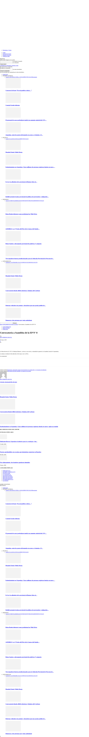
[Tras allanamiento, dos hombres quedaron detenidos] (3, 459)
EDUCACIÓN (11, 262)
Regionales (34, 77)
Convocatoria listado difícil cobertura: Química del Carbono (23, 290)
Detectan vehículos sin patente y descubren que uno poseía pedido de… (26, 305)
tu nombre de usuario (17, 61)
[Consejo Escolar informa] (13, 102)
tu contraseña (16, 62)
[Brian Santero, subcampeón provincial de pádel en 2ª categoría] (13, 241)
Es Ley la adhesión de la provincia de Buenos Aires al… (21, 182)
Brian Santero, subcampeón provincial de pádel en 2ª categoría (23, 243)
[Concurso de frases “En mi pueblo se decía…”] (13, 87)
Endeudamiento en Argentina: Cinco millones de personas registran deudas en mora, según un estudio (29, 426)
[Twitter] (7, 344)
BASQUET (20, 200)
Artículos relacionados (5, 382)
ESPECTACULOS (19, 262)
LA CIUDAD (21, 77)
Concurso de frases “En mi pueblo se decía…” (19, 90)
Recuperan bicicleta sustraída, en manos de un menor (19, 371)
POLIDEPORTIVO (35, 200)
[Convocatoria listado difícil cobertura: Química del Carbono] (13, 288)
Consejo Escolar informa (13, 105)
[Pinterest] (12, 344)
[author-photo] (3, 378)
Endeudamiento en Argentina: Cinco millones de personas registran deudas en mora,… (30, 167)
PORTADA (5, 74)
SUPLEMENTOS (7, 324)
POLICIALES (26, 262)
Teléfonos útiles (6, 56)
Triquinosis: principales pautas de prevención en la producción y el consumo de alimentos (26, 369)
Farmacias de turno (7, 53)
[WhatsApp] (17, 344)
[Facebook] (2, 344)
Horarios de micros (7, 55)
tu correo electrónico (17, 69)
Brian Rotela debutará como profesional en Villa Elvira (21, 214)
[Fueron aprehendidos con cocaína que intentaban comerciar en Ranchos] (3, 449)
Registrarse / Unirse (7, 50)
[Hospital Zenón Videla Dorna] (13, 149)
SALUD (35, 262)
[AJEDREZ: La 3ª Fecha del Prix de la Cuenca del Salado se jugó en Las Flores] (13, 226)
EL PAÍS (16, 77)
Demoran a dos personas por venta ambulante (19, 320)
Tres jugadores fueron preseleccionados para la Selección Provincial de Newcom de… (30, 258)
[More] (22, 344)
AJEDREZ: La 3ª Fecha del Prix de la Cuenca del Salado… (23, 229)
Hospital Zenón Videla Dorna (14, 152)
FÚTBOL (29, 200)
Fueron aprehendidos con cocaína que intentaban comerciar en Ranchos (20, 452)
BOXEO (25, 200)
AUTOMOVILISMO (13, 200)
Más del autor (13, 382)
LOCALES (10, 138)
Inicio (1, 324)
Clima (4, 52)
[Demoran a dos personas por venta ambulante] (13, 317)
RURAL (32, 262)
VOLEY (42, 200)
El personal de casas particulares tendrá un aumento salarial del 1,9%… (26, 120)
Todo (7, 77)
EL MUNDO (11, 77)
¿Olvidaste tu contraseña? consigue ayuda (9, 65)
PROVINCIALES (28, 77)
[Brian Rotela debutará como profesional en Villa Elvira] (13, 211)
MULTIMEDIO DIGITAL (6, 337)
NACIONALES (16, 138)
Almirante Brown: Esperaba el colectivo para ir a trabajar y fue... (18, 441)
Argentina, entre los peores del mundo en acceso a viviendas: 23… (24, 135)
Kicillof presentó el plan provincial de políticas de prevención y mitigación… (27, 196)
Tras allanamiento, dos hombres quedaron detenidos (15, 462)
